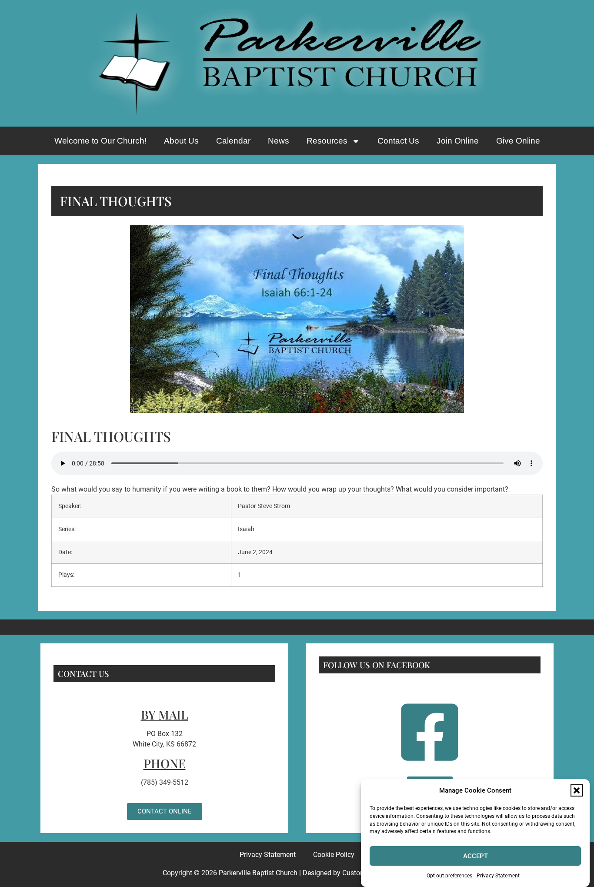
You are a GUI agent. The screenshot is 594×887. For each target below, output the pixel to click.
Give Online (518, 140)
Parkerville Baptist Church (258, 873)
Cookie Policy (333, 854)
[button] (576, 790)
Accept (475, 856)
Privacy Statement (498, 876)
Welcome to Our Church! (100, 140)
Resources (327, 140)
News (278, 140)
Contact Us (398, 140)
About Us (181, 140)
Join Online (458, 140)
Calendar (233, 140)
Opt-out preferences (449, 876)
